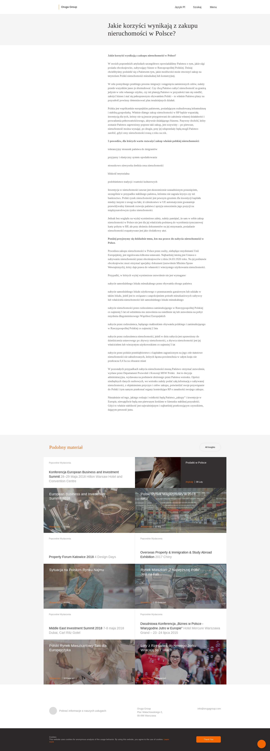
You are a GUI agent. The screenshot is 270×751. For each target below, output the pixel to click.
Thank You (208, 739)
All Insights (210, 447)
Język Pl (180, 7)
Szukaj (197, 7)
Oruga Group (69, 6)
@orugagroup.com (211, 708)
